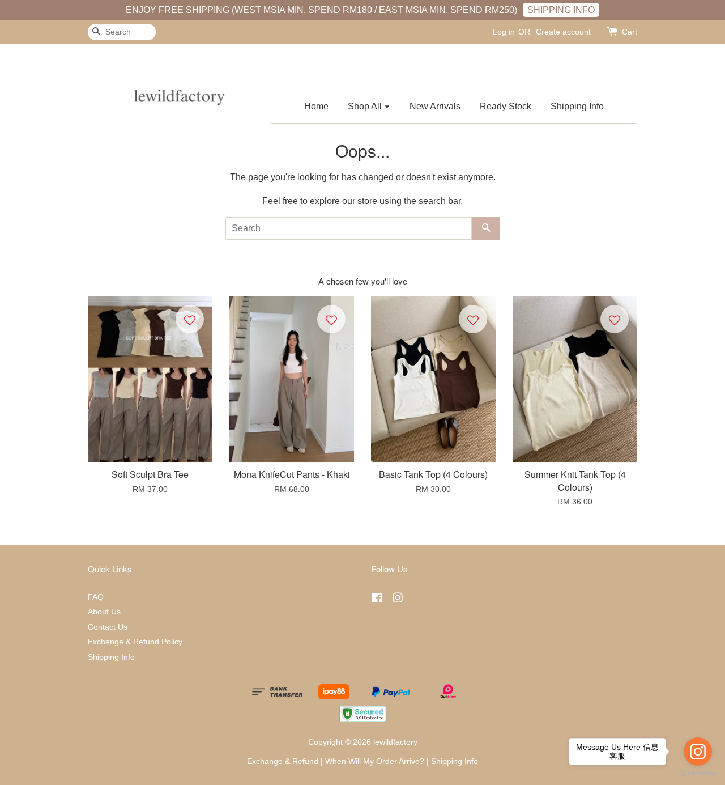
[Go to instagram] (698, 751)
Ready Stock (505, 106)
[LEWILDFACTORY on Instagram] (397, 600)
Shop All (366, 106)
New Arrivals (435, 106)
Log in (504, 31)
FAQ (96, 597)
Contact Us (107, 627)
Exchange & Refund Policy (135, 642)
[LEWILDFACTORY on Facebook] (377, 600)
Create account (563, 31)
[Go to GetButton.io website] (698, 773)
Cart (629, 31)
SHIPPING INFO (561, 10)
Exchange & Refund (282, 761)
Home (316, 106)
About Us (104, 612)
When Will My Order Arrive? (374, 761)
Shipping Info (577, 106)
